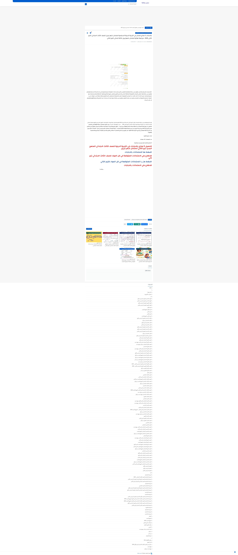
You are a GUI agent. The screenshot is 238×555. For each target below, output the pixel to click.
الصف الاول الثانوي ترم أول (146, 368)
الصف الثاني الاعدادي (147, 405)
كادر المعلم (149, 542)
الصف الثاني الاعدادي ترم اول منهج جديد (143, 413)
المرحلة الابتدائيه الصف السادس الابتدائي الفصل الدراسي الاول (139, 490)
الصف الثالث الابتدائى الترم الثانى (144, 377)
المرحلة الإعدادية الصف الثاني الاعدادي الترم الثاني (141, 505)
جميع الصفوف (148, 535)
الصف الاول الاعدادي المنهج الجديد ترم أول (143, 355)
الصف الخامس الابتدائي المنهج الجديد (144, 431)
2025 (150, 287)
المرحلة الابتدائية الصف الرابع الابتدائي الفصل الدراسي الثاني (139, 479)
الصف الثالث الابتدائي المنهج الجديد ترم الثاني (139, 219)
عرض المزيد (89, 228)
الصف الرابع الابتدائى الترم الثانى (145, 440)
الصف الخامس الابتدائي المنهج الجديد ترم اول (142, 433)
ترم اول (150, 531)
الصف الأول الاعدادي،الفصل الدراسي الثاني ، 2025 (141, 363)
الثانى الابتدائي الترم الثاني (146, 324)
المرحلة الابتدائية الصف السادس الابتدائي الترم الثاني (141, 481)
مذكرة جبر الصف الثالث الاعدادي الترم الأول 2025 (141, 544)
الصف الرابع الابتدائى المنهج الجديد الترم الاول (142, 444)
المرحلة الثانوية (148, 507)
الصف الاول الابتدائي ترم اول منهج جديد (143, 344)
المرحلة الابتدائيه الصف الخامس (145, 485)
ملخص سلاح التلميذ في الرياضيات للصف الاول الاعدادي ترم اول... (131, 27)
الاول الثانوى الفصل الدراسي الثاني (144, 305)
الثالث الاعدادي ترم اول (146, 320)
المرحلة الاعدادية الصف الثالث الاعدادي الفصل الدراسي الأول (139, 503)
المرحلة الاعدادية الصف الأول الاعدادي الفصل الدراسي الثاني (139, 496)
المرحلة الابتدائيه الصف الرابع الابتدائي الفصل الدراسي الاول (139, 487)
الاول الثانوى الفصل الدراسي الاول (144, 303)
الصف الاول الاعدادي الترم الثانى (145, 350)
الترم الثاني (149, 313)
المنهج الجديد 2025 (147, 520)
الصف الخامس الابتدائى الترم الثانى (144, 429)
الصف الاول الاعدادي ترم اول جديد (144, 361)
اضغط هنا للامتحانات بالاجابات (138, 152)
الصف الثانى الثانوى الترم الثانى (145, 418)
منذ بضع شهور (149, 242)
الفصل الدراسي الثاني (147, 470)
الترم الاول (149, 307)
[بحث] (86, 4)
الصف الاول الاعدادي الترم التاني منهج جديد (143, 348)
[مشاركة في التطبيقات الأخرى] (124, 224)
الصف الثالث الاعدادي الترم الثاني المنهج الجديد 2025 (141, 390)
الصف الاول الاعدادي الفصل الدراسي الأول (143, 353)
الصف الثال (149, 372)
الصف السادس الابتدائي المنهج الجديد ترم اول (142, 461)
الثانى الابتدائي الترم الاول (146, 322)
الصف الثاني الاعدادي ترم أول (145, 411)
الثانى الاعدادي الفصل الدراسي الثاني (144, 331)
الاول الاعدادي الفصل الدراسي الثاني (144, 300)
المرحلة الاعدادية (148, 494)
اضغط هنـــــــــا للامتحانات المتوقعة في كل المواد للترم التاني (126, 162)
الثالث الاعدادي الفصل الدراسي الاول (144, 318)
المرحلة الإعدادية (148, 492)
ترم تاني (149, 533)
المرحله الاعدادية (148, 511)
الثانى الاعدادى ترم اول (147, 333)
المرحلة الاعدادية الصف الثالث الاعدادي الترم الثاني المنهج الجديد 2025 (137, 500)
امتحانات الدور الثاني (147, 522)
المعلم (150, 516)
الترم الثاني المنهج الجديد (146, 316)
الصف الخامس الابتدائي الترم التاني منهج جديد (142, 427)
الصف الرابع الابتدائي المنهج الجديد (144, 442)
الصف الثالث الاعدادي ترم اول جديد (144, 392)
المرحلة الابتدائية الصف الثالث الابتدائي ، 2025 (142, 477)
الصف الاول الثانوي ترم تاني (146, 370)
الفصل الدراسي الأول (147, 466)
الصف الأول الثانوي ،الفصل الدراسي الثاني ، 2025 (141, 366)
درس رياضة (145, 3)
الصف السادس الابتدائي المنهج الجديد (144, 459)
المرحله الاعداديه (148, 514)
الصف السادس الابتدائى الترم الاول (144, 455)
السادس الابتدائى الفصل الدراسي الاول (143, 335)
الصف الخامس (148, 422)
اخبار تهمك (149, 292)
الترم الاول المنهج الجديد (146, 309)
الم (150, 472)
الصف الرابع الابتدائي (147, 435)
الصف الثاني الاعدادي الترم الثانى (144, 407)
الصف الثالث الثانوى (147, 396)
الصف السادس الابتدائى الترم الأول (144, 453)
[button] (144, 224)
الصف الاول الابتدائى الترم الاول (145, 340)
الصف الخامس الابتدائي (146, 424)
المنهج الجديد (148, 518)
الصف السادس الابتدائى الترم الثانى (144, 457)
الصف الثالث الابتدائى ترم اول (145, 383)
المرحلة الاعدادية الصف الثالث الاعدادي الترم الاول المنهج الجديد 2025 (137, 498)
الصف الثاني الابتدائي (147, 398)
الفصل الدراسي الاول (147, 468)
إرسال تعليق (147, 270)
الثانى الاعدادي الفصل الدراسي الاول (144, 326)
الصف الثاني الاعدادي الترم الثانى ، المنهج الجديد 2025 (140, 409)
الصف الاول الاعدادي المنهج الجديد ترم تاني (143, 359)
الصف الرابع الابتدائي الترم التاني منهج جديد (143, 437)
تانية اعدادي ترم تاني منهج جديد (145, 529)
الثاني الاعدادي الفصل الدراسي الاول (144, 329)
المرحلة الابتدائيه (148, 483)
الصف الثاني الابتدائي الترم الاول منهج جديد (143, 400)
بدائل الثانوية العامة (147, 524)
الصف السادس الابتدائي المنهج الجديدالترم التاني (141, 464)
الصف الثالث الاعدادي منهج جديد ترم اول (143, 394)
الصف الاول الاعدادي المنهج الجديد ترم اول (143, 357)
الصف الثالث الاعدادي (147, 385)
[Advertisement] (119, 16)
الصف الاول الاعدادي (147, 346)
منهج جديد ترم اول (147, 548)
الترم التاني (149, 311)
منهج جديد (149, 546)
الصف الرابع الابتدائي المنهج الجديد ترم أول (143, 448)
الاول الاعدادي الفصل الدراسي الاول (144, 298)
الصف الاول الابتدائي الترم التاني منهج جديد (143, 342)
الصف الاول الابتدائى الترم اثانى (145, 337)
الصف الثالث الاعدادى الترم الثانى (144, 387)
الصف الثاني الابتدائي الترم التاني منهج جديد (142, 403)
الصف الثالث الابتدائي (147, 374)
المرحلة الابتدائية (133, 4)
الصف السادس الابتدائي (146, 450)
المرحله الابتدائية (148, 509)
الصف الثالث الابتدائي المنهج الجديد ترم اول (142, 381)
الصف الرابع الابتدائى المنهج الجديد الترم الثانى (142, 446)
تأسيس (150, 527)
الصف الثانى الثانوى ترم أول (146, 420)
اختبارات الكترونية (148, 294)
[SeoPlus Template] (151, 553)
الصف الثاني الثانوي (147, 416)
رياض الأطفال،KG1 (147, 540)
